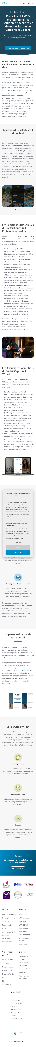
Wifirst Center (20, 670)
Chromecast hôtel (8, 932)
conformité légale (8, 90)
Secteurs (23, 909)
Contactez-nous (8, 984)
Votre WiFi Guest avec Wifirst (18, 48)
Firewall (5, 928)
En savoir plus (18, 869)
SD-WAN (5, 921)
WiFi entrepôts (24, 935)
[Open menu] (33, 3)
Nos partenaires (7, 967)
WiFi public (23, 944)
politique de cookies (11, 523)
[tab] (15, 209)
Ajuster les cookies (17, 1019)
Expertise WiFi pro (9, 974)
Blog (3, 981)
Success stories (7, 963)
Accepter (18, 552)
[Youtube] (20, 1033)
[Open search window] (29, 3)
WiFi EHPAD (23, 925)
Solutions (6, 909)
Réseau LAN (6, 925)
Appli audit (23, 972)
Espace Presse (7, 970)
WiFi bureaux (24, 918)
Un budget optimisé (26, 969)
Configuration (18, 542)
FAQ (3, 977)
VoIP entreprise (7, 942)
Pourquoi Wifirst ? (8, 960)
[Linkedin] (15, 1033)
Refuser (18, 547)
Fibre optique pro (8, 918)
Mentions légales (17, 997)
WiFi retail (23, 921)
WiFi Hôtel (23, 914)
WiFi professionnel (9, 914)
